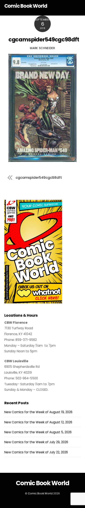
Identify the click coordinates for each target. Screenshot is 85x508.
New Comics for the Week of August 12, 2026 (38, 422)
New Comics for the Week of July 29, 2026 (36, 442)
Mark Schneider (42, 48)
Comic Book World (40, 493)
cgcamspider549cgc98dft (43, 39)
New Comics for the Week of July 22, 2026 (36, 452)
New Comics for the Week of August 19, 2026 (38, 412)
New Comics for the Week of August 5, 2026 (38, 432)
